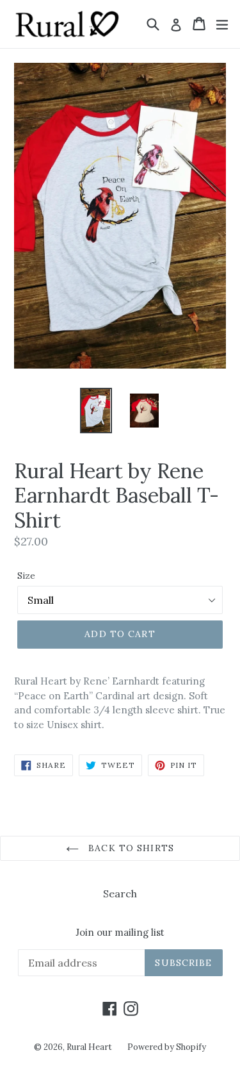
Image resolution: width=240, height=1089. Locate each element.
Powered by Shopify (166, 1047)
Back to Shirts (129, 848)
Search (120, 893)
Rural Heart (89, 1047)
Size (26, 575)
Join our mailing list (120, 932)
